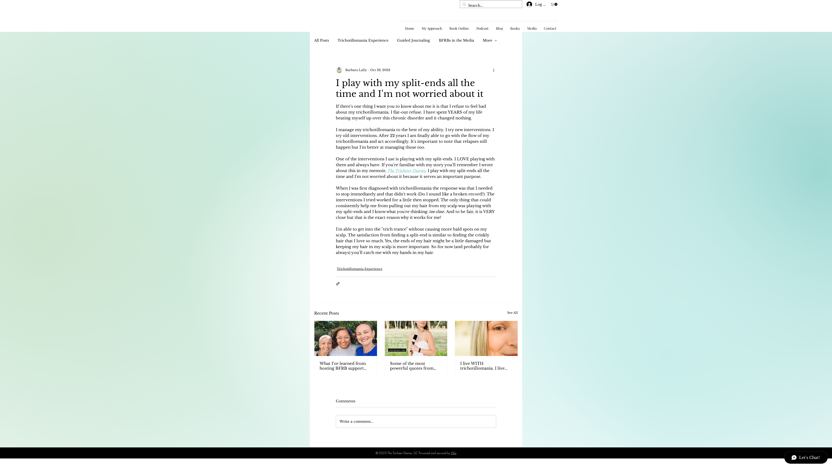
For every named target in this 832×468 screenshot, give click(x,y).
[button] (554, 4)
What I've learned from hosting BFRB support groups (343, 366)
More (487, 40)
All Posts (321, 40)
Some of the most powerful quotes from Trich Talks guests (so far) (415, 366)
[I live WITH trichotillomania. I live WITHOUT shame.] (486, 338)
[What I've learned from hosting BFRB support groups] (345, 338)
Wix (453, 453)
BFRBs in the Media (456, 40)
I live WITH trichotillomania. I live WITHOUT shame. (482, 366)
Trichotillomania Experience (363, 40)
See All (512, 313)
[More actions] (493, 70)
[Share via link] (338, 284)
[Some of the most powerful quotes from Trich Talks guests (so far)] (416, 338)
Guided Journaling (413, 40)
